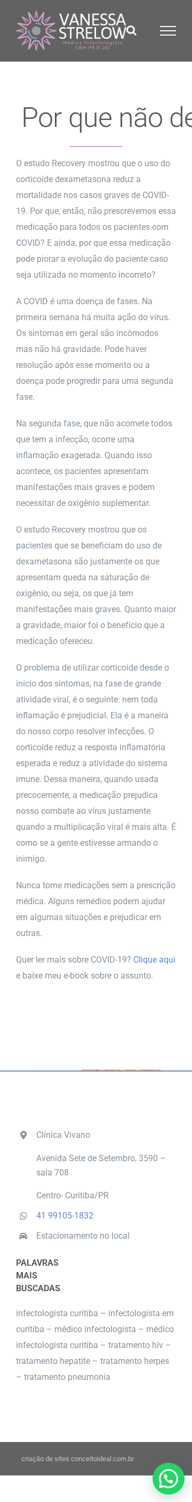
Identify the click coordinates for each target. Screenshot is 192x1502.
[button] (169, 1479)
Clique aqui (154, 960)
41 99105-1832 (64, 1216)
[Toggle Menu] (168, 31)
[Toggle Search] (131, 30)
